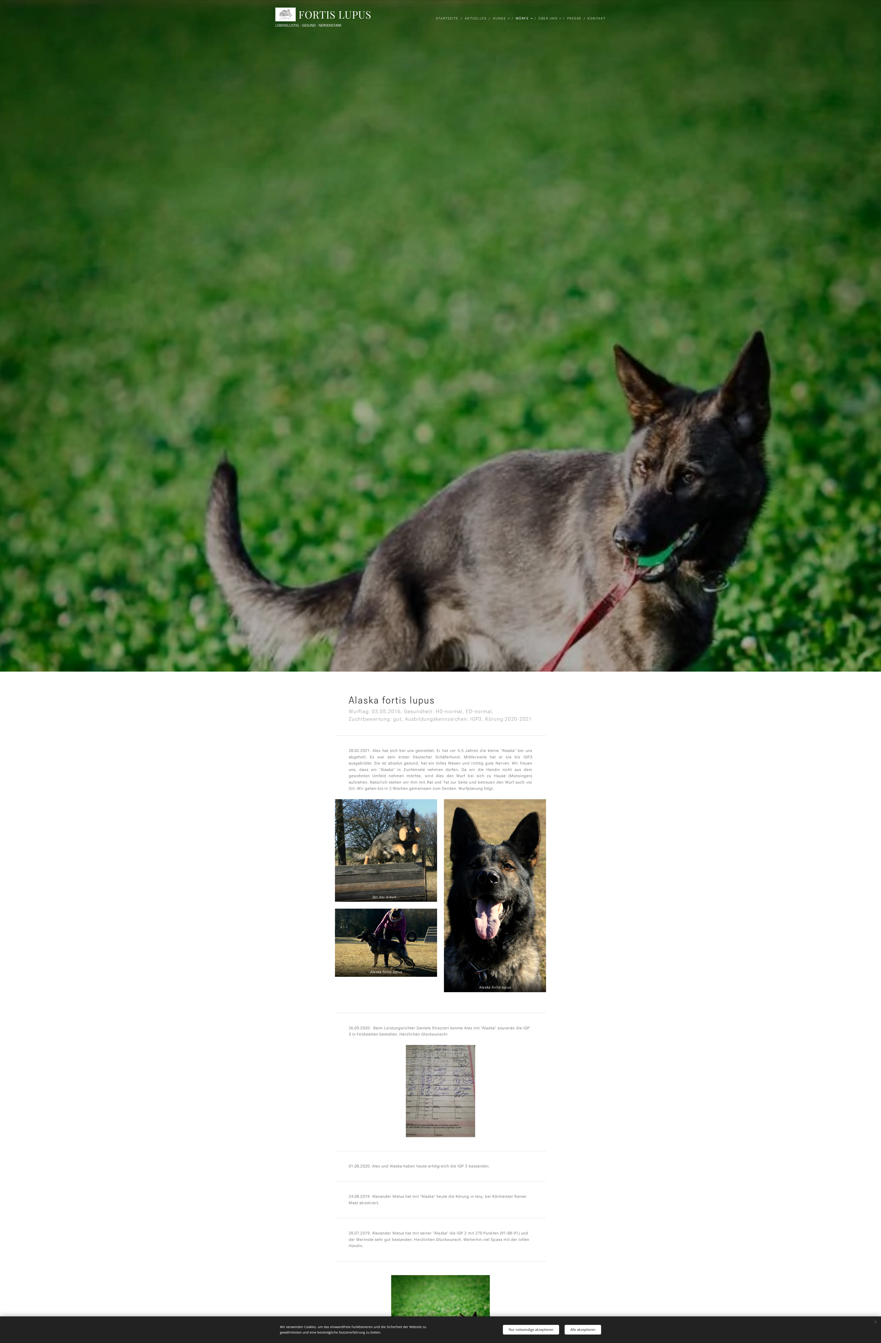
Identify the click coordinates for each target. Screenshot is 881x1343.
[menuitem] (449, 18)
